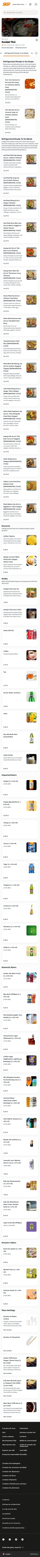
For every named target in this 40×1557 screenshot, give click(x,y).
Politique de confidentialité (11, 1504)
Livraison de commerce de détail (14, 1467)
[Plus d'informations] (36, 40)
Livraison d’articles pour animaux (14, 1484)
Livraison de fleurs (9, 1476)
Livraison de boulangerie (11, 1463)
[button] (16, 53)
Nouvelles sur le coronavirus (11, 1523)
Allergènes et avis (21, 47)
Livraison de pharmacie (10, 1488)
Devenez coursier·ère (27, 1432)
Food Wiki (23, 1450)
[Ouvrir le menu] (36, 4)
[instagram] (16, 1541)
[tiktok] (23, 1541)
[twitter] (4, 1541)
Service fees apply (7, 47)
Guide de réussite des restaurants (28, 1445)
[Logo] (7, 4)
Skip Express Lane (8, 1445)
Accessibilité (6, 1514)
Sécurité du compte (8, 1518)
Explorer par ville (8, 1450)
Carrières (23, 1436)
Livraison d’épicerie (9, 1480)
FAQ (3, 1432)
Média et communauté (28, 1440)
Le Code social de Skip (9, 1509)
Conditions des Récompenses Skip (13, 1528)
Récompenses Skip (9, 1440)
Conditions (5, 1500)
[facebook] (10, 1541)
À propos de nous (8, 1428)
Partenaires (24, 1428)
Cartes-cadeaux (8, 1436)
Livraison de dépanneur (11, 1471)
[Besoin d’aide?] (30, 4)
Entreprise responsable (10, 1454)
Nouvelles (23, 1454)
